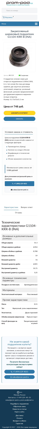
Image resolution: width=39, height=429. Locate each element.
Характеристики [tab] (11, 207)
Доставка (19, 415)
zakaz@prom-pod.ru (20, 190)
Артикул (6, 75)
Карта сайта (19, 412)
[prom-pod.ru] (19, 4)
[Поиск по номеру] (35, 10)
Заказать (19, 119)
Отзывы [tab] (18, 213)
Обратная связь (19, 406)
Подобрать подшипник (19, 404)
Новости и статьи (20, 409)
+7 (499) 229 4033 (20, 183)
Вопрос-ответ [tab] (27, 207)
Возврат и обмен (19, 421)
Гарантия (19, 423)
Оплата (19, 418)
